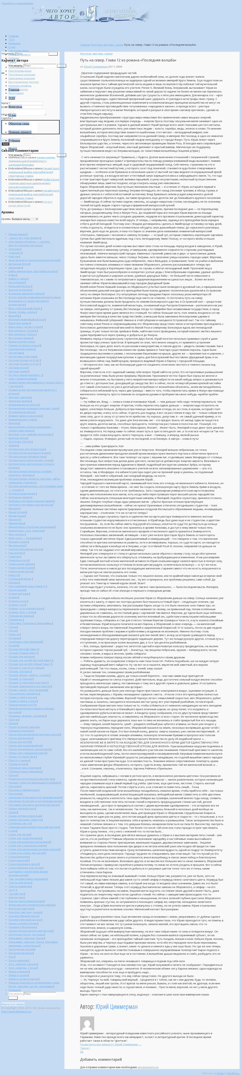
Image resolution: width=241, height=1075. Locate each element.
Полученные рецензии (21, 74)
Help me (13, 256)
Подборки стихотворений (25, 641)
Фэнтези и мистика (20, 908)
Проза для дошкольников (24, 745)
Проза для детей (19, 741)
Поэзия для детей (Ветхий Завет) (30, 660)
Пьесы (12, 775)
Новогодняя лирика (21, 564)
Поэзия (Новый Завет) (22, 653)
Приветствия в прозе (22, 697)
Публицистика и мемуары (24, 771)
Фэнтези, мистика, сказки (107, 44)
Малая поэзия (17, 512)
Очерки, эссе (16, 604)
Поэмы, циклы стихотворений (27, 690)
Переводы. (15, 619)
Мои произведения (19, 70)
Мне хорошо (16, 534)
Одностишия (16, 590)
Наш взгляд (15, 553)
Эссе (11, 956)
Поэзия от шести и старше (25, 667)
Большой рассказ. (19, 286)
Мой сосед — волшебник (24, 538)
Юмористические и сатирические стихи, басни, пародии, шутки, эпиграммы (34, 984)
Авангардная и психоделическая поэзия (33, 260)
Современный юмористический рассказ (33, 827)
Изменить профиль (19, 85)
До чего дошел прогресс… (25, 375)
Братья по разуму (19, 289)
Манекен (14, 519)
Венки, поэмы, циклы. (22, 312)
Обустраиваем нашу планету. (27, 586)
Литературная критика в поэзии (28, 452)
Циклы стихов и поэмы (22, 923)
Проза (12, 723)
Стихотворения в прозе (23, 864)
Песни (12, 627)
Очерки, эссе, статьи (21, 612)
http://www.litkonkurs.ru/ (16, 1011)
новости (13, 575)
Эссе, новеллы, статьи (22, 967)
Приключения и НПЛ (21, 704)
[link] (12, 62)
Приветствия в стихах (22, 701)
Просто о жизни (18, 760)
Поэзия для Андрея (21, 656)
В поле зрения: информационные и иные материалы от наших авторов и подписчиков (34, 300)
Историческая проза (21, 412)
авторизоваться (148, 1067)
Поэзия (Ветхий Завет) (23, 649)
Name (5, 103)
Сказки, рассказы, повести (24, 819)
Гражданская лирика (21, 349)
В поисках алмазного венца (25, 293)
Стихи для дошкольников (24, 838)
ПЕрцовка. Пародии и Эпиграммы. (30, 623)
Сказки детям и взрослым (24, 816)
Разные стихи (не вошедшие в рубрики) (34, 782)
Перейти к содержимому (17, 3)
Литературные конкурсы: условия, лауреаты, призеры (30, 473)
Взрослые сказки (19, 323)
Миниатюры (16, 523)
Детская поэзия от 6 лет (24, 364)
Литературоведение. (22, 493)
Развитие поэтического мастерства (31, 779)
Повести (13, 634)
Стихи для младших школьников (29, 842)
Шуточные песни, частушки (26, 934)
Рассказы (14, 786)
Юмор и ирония (18, 971)
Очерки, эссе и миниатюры (25, 608)
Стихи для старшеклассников (27, 845)
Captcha (7, 118)
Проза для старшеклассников (27, 753)
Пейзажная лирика (20, 616)
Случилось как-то (19, 823)
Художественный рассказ (24, 919)
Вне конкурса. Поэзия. (22, 330)
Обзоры (13, 582)
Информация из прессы (23, 404)
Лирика (13, 445)
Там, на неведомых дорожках (27, 879)
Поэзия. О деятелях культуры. (27, 682)
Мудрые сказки (18, 541)
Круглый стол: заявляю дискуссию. (30, 434)
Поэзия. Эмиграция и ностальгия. (29, 686)
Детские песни (17, 367)
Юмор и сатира (18, 975)
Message (7, 114)
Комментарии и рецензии (25, 415)
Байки (12, 275)
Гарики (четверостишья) (24, 345)
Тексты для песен (19, 882)
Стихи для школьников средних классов (33, 849)
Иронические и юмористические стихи (33, 408)
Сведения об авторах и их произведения (34, 797)
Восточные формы (20, 338)
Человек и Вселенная (22, 927)
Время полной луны (21, 341)
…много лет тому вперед (24, 238)
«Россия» (14, 249)
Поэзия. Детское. (19, 671)
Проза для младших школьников (29, 749)
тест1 (12, 890)
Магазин (13, 508)
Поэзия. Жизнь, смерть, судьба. (28, 675)
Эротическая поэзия (21, 949)
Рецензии (14, 793)
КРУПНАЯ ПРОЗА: (19, 441)
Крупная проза (17, 438)
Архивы (6, 218)
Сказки (12, 812)
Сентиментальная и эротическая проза (33, 804)
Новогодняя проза (20, 571)
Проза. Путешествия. (22, 756)
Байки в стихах (17, 278)
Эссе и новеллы (18, 960)
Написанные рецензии (21, 78)
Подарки (14, 638)
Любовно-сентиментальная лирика (30, 501)
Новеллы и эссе (18, 560)
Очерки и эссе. (17, 601)
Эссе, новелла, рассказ (22, 964)
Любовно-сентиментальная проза (30, 504)
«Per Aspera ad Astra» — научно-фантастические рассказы (29, 243)
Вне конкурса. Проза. (21, 334)
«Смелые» (14, 252)
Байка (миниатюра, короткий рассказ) (32, 271)
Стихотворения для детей (25, 867)
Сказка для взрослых (21, 808)
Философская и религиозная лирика (31, 905)
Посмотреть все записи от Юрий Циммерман (110, 1044)
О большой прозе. (20, 578)
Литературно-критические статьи (30, 460)
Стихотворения (18, 860)
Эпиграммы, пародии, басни (26, 938)
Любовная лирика (19, 497)
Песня (12, 630)
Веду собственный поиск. (24, 308)
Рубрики (13, 990)
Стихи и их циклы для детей (26, 853)
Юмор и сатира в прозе (23, 979)
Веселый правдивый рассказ (26, 319)
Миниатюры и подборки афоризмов (31, 527)
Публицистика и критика (24, 767)
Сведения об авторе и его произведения (34, 801)
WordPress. (233, 1073)
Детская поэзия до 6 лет (24, 360)
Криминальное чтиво (21, 419)
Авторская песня (18, 264)
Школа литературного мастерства (30, 930)
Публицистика (17, 764)
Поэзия (13, 645)
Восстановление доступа (23, 81)
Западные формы (19, 401)
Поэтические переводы (23, 693)
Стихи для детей (19, 834)
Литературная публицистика (26, 456)
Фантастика (15, 897)
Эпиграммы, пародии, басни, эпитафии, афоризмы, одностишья (33, 943)
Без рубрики (16, 282)
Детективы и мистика (22, 356)
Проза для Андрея (20, 738)
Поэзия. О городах (20, 678)
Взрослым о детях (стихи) (24, 327)
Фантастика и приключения (25, 901)
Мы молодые (16, 545)
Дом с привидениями (21, 378)
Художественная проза (23, 916)
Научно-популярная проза (25, 549)
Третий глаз (16, 893)
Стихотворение (18, 856)
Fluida (220, 1073)
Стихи (12, 830)
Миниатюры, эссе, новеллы (25, 530)
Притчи (13, 719)
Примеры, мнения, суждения (27, 716)
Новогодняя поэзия (21, 567)
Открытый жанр (18, 593)
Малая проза (16, 515)
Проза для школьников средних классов (34, 734)
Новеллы (14, 556)
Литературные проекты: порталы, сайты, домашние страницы (34, 480)
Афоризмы (15, 267)
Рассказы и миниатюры (23, 790)
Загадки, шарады (19, 397)
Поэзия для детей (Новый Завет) (29, 664)
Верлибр (14, 315)
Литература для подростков (26, 449)
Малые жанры (17, 234)
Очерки (13, 597)
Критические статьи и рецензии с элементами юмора (30, 428)
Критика (13, 423)
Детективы (15, 352)
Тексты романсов (19, 886)
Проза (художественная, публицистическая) (24, 728)
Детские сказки (18, 371)
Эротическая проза (20, 953)
